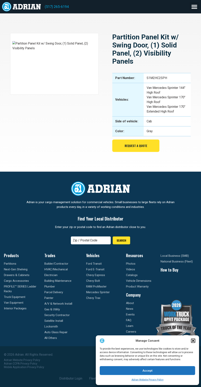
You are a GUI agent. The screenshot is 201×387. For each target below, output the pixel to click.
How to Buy (169, 270)
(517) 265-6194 (57, 7)
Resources (134, 255)
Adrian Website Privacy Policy (148, 379)
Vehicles (93, 255)
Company (133, 295)
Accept (148, 370)
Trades (49, 255)
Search (121, 240)
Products (11, 255)
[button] (193, 341)
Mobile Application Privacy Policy (24, 367)
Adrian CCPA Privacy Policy (20, 363)
